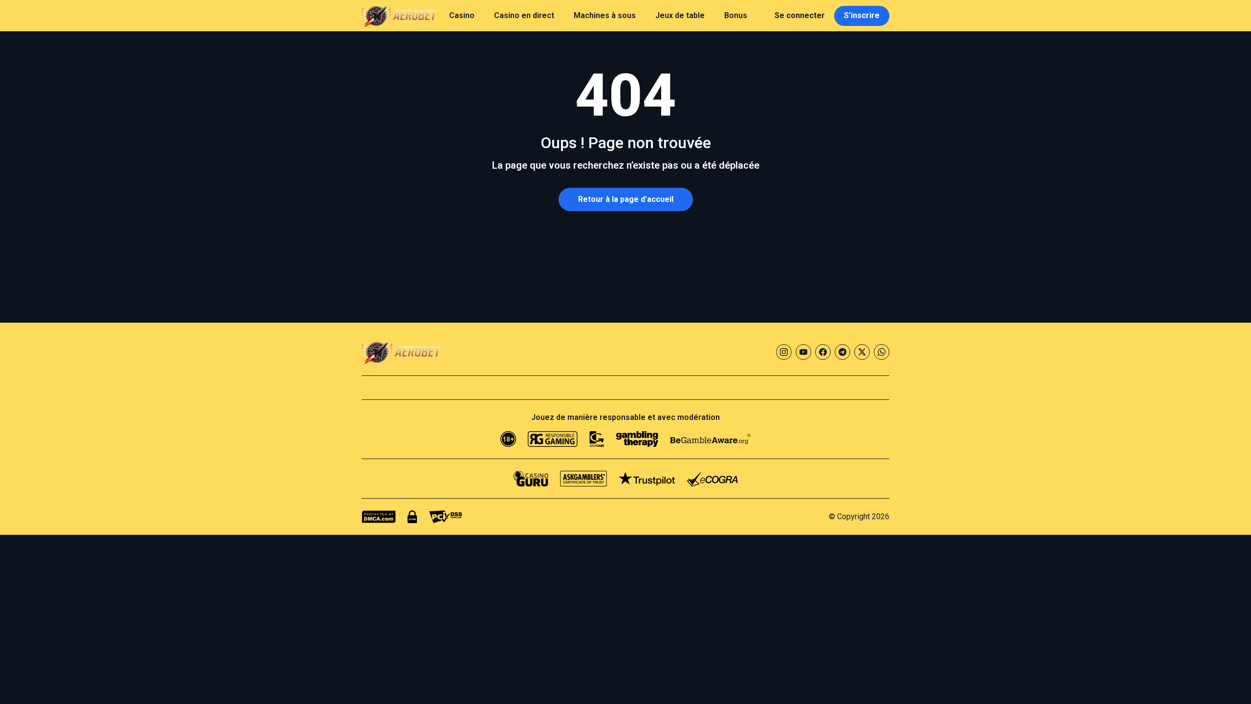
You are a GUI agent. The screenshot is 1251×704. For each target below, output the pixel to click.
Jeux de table (680, 15)
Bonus (735, 15)
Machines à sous (605, 15)
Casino (462, 15)
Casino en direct (524, 15)
